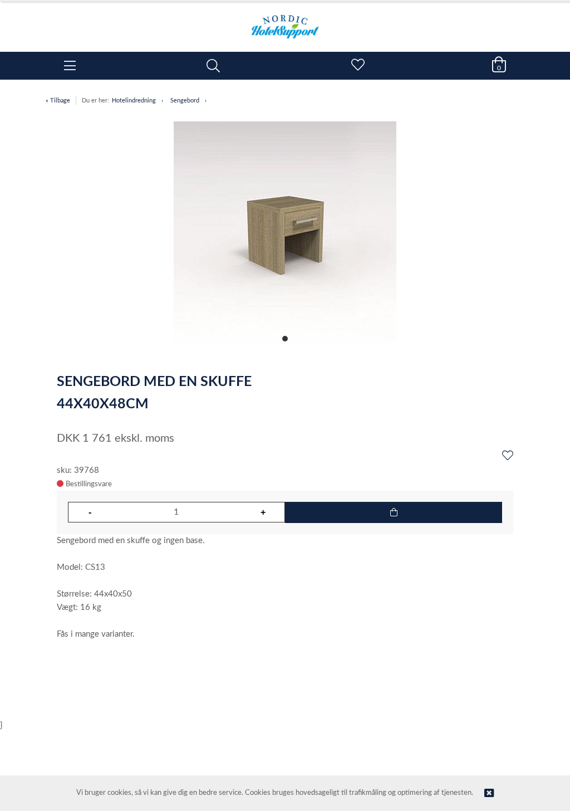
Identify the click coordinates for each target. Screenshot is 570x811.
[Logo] (285, 21)
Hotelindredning (134, 100)
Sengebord (184, 100)
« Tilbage (58, 100)
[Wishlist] (507, 456)
